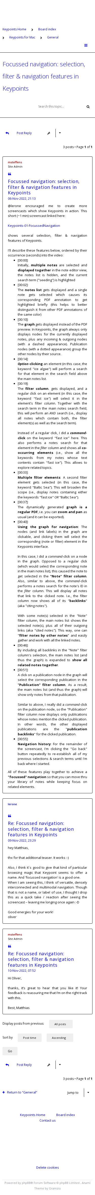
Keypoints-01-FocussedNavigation (34, 225)
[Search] (88, 106)
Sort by (8, 1037)
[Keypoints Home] (48, 11)
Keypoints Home (32, 1114)
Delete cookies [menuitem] (47, 1167)
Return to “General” (22, 1092)
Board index (65, 1114)
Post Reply (24, 133)
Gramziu (55, 1188)
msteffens (15, 162)
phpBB (26, 1183)
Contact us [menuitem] (48, 1120)
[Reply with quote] (9, 174)
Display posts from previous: (23, 1023)
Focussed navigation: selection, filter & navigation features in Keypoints (44, 76)
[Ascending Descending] (62, 1037)
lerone (12, 804)
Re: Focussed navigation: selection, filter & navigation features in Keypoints (41, 829)
